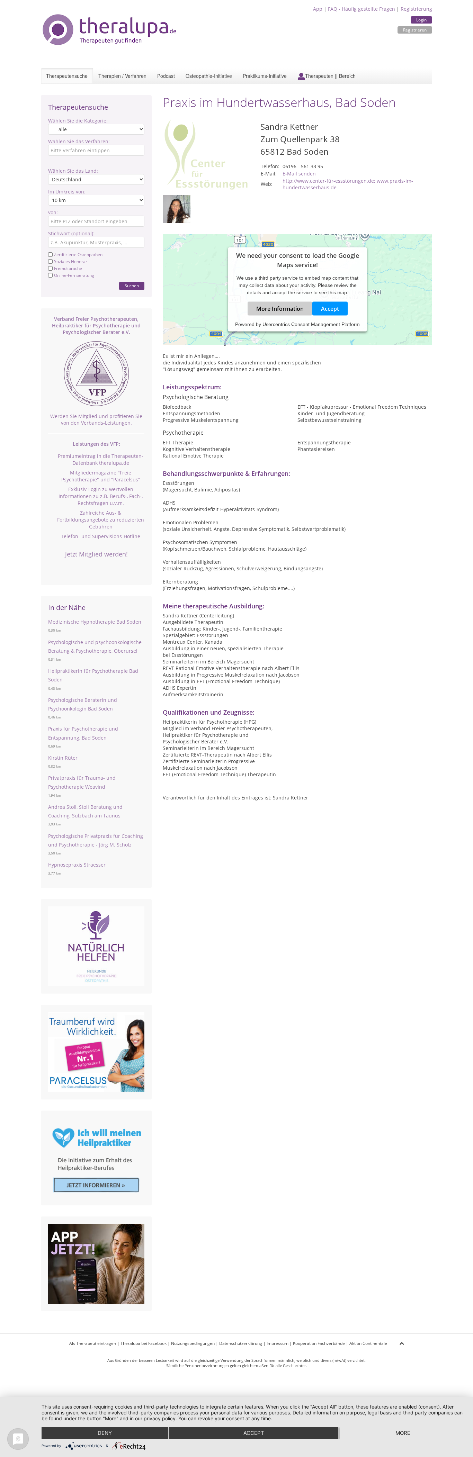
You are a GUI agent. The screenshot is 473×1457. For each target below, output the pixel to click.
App (317, 9)
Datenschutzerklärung (240, 1343)
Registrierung (416, 9)
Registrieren (415, 30)
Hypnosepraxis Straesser (77, 864)
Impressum (277, 1343)
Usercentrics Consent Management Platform (311, 324)
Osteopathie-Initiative (209, 75)
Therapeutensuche (67, 75)
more (402, 1433)
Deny (105, 1433)
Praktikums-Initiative (265, 75)
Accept (330, 308)
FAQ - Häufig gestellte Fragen (361, 9)
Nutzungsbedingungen (193, 1343)
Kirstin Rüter (63, 757)
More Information (280, 308)
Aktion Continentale (368, 1343)
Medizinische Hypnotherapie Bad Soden (94, 621)
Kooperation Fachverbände (319, 1343)
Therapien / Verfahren (122, 75)
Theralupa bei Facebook (144, 1343)
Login (421, 20)
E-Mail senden (299, 173)
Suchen (132, 286)
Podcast (166, 75)
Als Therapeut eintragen (92, 1343)
